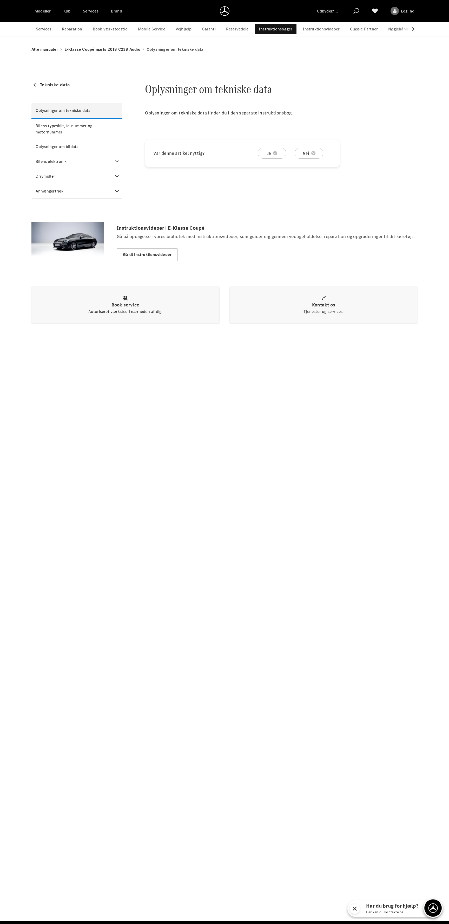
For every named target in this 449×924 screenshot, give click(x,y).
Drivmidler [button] (45, 176)
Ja (269, 153)
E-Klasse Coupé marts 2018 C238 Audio (102, 49)
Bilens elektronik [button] (51, 161)
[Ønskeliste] (375, 11)
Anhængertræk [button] (49, 191)
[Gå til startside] (224, 11)
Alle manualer (44, 49)
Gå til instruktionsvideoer (147, 254)
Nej (306, 153)
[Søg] (356, 11)
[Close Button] (377, 908)
